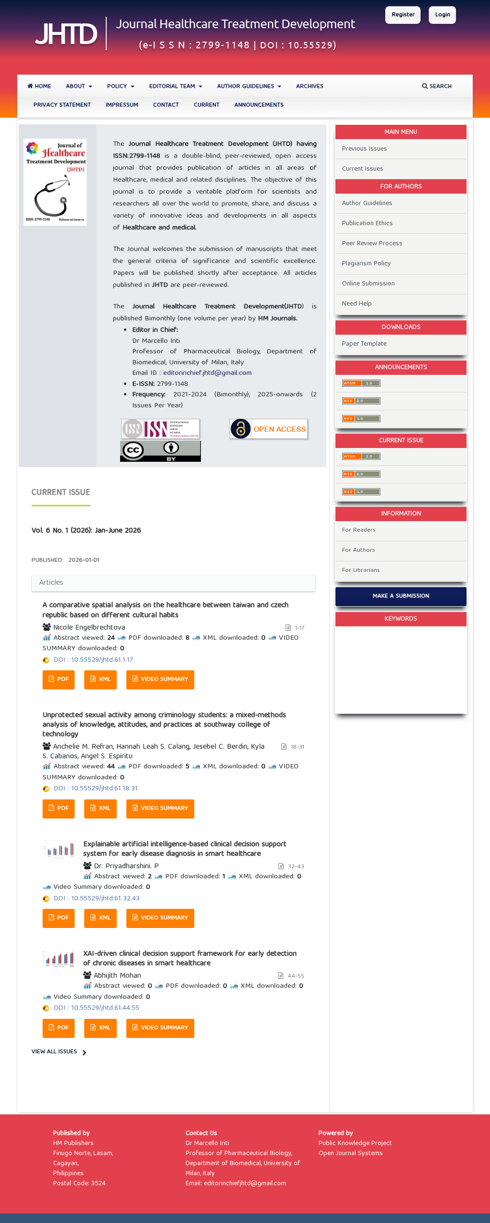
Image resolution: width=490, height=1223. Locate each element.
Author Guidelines (246, 86)
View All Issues (54, 1052)
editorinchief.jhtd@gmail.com (207, 373)
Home (42, 86)
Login (442, 15)
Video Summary (163, 918)
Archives (309, 86)
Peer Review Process (372, 244)
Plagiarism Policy (366, 264)
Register (403, 15)
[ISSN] (160, 430)
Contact (166, 105)
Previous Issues (364, 149)
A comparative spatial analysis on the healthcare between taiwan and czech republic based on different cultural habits (166, 610)
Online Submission (368, 284)
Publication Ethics (367, 223)
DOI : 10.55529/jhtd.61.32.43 (97, 899)
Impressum (122, 105)
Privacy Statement (62, 105)
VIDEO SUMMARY (163, 679)
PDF (62, 679)
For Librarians (361, 570)
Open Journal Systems (351, 1153)
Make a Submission (401, 596)
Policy (118, 86)
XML (104, 679)
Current (207, 105)
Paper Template (364, 344)
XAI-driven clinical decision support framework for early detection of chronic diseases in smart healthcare (190, 959)
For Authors (358, 550)
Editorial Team (173, 86)
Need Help (357, 304)
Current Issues (362, 169)
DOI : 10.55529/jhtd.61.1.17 (93, 660)
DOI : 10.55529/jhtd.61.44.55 (96, 1008)
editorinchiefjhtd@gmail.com (245, 1184)
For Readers (359, 530)
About (76, 86)
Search (440, 86)
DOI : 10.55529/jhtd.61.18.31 (96, 789)
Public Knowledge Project (355, 1143)
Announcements (259, 105)
